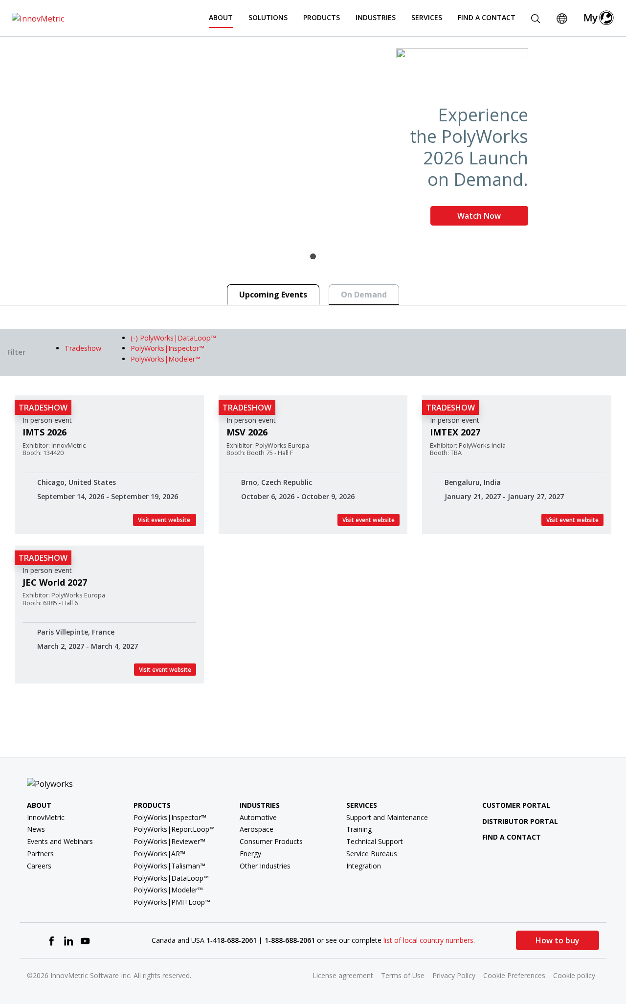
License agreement (343, 975)
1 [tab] (313, 256)
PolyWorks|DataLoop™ (171, 878)
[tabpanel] (313, 141)
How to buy (558, 940)
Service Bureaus (371, 853)
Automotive (258, 817)
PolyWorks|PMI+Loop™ (172, 902)
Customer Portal (516, 805)
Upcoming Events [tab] (273, 294)
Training (359, 829)
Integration (363, 865)
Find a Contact (486, 17)
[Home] (38, 17)
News (36, 829)
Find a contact (511, 837)
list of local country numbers (428, 940)
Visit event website (164, 520)
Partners (40, 853)
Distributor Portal (520, 821)
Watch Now (479, 215)
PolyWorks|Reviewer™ (169, 841)
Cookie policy (574, 975)
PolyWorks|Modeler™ (168, 889)
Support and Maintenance (387, 817)
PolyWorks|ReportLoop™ (174, 829)
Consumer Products (271, 841)
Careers (39, 865)
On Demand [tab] (364, 294)
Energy (250, 853)
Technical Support (374, 841)
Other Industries (265, 865)
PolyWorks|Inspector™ (170, 817)
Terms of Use (403, 975)
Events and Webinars (60, 841)
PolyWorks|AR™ (159, 853)
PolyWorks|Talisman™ (169, 865)
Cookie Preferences (514, 975)
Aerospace (256, 829)
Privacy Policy (453, 975)
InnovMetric (46, 817)
